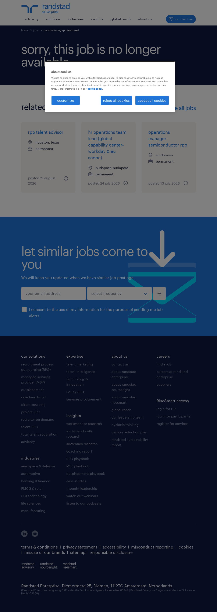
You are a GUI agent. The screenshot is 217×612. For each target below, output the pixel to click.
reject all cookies (116, 100)
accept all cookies (152, 100)
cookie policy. (95, 88)
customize (65, 100)
